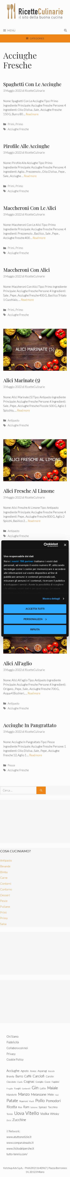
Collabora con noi (17, 1048)
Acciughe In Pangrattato (29, 725)
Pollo (40, 1100)
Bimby (4, 872)
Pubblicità (13, 1042)
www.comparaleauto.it (20, 1142)
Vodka (44, 1113)
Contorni (5, 883)
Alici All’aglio (17, 663)
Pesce (11, 765)
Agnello (25, 1070)
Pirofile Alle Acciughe (26, 146)
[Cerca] (41, 790)
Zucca (9, 1120)
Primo (19, 124)
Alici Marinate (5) (21, 380)
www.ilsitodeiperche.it (20, 1148)
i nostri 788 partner (22, 561)
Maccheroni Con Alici (26, 270)
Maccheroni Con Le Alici (29, 208)
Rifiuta (35, 629)
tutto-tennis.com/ (17, 1154)
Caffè (27, 1076)
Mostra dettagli (51, 598)
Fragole (10, 1089)
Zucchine (19, 1120)
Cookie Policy (15, 1059)
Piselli (31, 1101)
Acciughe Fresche (18, 129)
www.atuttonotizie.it (19, 1137)
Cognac (29, 1081)
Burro (19, 1076)
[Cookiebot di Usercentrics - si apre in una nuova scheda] (44, 545)
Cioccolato (11, 1082)
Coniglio (39, 1081)
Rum (26, 1107)
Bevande (5, 866)
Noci (57, 1095)
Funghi (17, 1088)
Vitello (32, 1113)
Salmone (33, 1107)
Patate (12, 1100)
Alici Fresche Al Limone (28, 491)
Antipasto (13, 420)
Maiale (52, 1088)
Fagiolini (55, 1082)
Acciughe (13, 1070)
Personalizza (33, 619)
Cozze (47, 1081)
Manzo (24, 1094)
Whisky (54, 1113)
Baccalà (51, 1071)
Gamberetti (26, 1089)
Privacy (11, 1054)
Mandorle (12, 1094)
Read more (32, 114)
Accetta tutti (35, 608)
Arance (33, 1071)
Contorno (6, 889)
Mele (51, 1094)
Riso (20, 1107)
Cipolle (19, 1082)
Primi (11, 124)
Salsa (3, 924)
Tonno (10, 1114)
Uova (19, 1113)
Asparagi (42, 1070)
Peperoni (23, 1101)
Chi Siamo (13, 1036)
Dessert (5, 895)
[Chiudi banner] (65, 545)
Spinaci (43, 1107)
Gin (35, 1087)
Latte (43, 1088)
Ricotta (12, 1107)
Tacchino (53, 1107)
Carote (50, 1076)
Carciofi (38, 1076)
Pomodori (53, 1101)
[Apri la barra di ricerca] (65, 30)
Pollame (5, 906)
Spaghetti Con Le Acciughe (32, 84)
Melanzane (38, 1094)
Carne (3, 877)
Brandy (10, 1076)
